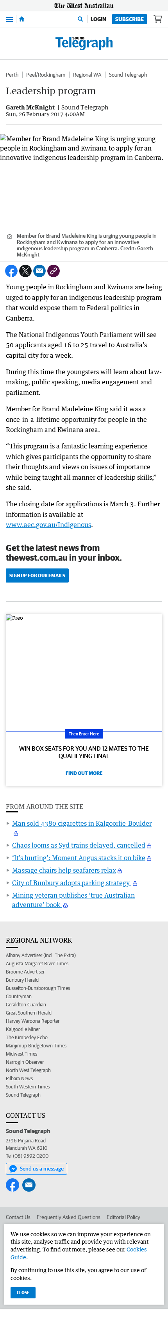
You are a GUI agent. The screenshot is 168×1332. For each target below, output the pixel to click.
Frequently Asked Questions (68, 1217)
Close (23, 1292)
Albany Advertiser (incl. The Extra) (41, 955)
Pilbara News (19, 1078)
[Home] (21, 19)
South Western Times (28, 1087)
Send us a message (42, 1168)
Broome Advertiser (25, 972)
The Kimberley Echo (27, 1037)
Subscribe (129, 19)
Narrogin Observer (25, 1062)
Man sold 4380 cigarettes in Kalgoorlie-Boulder (82, 823)
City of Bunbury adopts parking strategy (71, 883)
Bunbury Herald (22, 980)
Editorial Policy (123, 1217)
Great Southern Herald (29, 1013)
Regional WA (87, 75)
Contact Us (18, 1217)
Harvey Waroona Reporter (32, 1021)
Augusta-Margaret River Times (37, 963)
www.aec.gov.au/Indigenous (48, 525)
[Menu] (9, 19)
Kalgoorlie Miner (23, 1029)
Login (98, 19)
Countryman (19, 996)
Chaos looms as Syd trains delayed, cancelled (78, 845)
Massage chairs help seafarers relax (64, 870)
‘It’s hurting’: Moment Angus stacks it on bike (78, 858)
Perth (12, 75)
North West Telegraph (28, 1070)
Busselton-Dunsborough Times (38, 988)
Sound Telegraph (128, 75)
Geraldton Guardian (26, 1005)
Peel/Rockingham (45, 75)
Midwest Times (21, 1054)
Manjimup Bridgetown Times (36, 1046)
